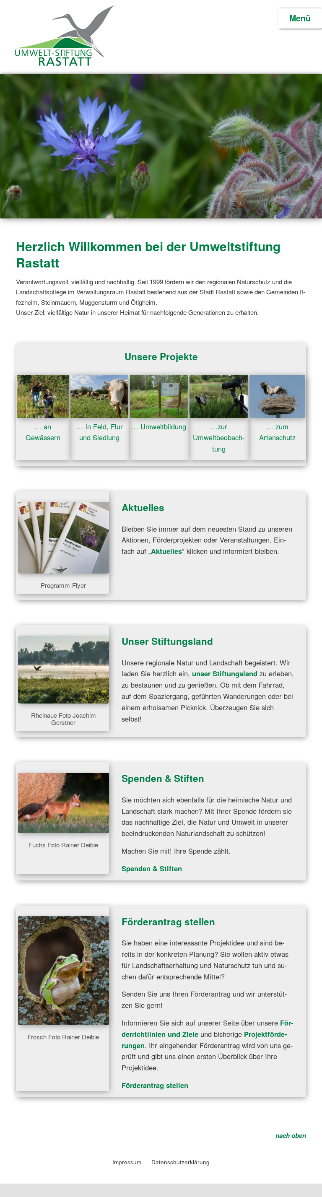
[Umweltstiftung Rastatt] (64, 64)
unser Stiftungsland (226, 673)
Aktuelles (143, 507)
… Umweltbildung (158, 426)
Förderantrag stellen (168, 921)
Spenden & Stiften (163, 778)
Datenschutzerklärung (180, 1162)
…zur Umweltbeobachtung (219, 437)
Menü (300, 18)
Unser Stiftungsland (167, 641)
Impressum (127, 1162)
